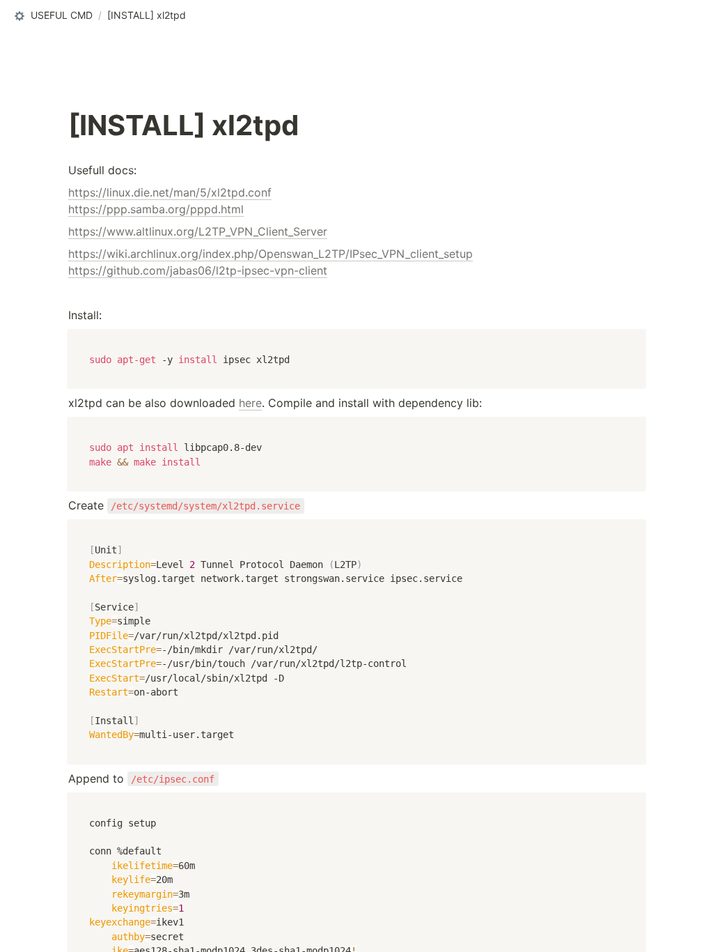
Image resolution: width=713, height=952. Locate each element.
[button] (52, 16)
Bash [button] (85, 341)
